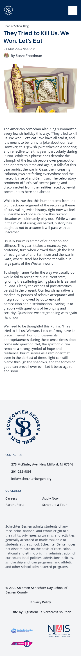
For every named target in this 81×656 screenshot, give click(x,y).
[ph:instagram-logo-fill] (41, 577)
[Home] (8, 10)
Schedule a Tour (54, 504)
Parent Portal (15, 504)
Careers (11, 498)
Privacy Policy (40, 602)
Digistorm (31, 612)
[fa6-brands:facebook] (30, 577)
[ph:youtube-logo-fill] (53, 577)
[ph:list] (72, 10)
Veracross (51, 612)
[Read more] (30, 577)
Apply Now (50, 498)
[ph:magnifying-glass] (62, 10)
